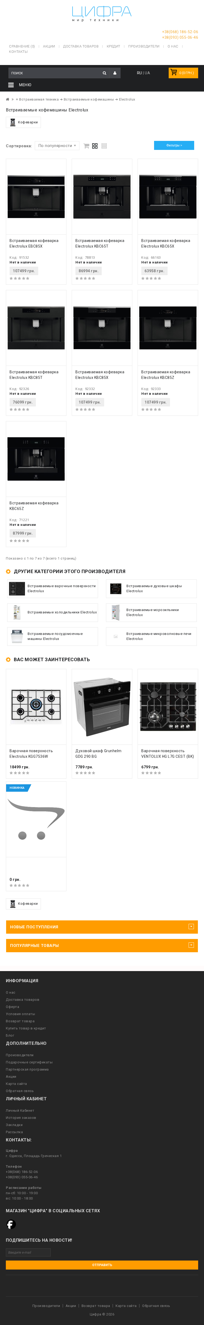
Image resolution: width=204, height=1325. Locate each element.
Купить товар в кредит (26, 1028)
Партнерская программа (27, 1069)
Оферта (12, 1007)
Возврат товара (20, 1021)
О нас (10, 992)
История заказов (21, 1118)
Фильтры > (174, 145)
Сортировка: (19, 146)
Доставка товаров (22, 1000)
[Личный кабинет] (115, 73)
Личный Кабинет (20, 1110)
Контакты (18, 52)
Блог (10, 1035)
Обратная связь (20, 1091)
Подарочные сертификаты (29, 1062)
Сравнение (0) (22, 46)
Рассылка (14, 1132)
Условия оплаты (20, 1014)
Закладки (14, 1125)
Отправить (102, 1265)
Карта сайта (16, 1084)
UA (147, 73)
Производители (144, 46)
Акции (11, 1077)
